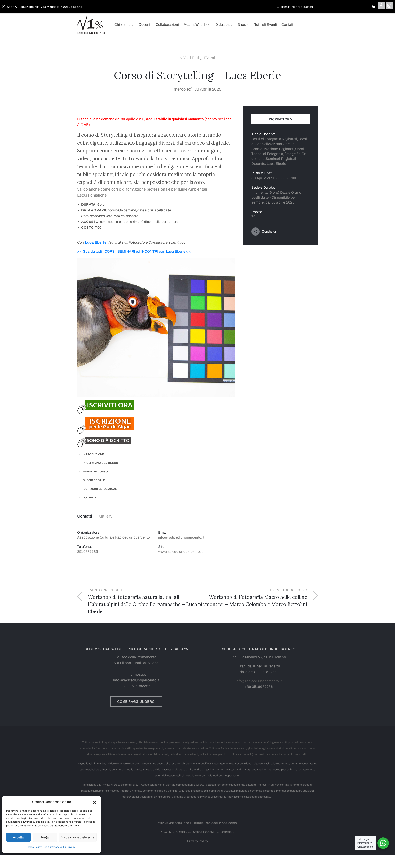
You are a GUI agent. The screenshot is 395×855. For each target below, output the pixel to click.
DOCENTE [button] (89, 497)
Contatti (287, 25)
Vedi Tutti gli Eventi (199, 58)
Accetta (18, 837)
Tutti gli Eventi (265, 25)
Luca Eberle (96, 242)
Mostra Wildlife (195, 25)
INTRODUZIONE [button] (93, 454)
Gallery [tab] (105, 516)
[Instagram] (389, 5)
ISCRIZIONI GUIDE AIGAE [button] (100, 488)
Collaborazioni (167, 25)
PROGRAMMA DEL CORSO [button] (100, 463)
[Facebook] (381, 5)
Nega (45, 837)
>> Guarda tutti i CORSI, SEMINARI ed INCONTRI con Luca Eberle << (134, 252)
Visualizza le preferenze (77, 837)
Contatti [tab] (84, 516)
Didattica (222, 25)
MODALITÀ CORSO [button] (95, 471)
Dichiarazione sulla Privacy (59, 847)
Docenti (145, 25)
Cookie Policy (34, 847)
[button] (95, 802)
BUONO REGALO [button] (94, 480)
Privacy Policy (197, 841)
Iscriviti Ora (280, 119)
